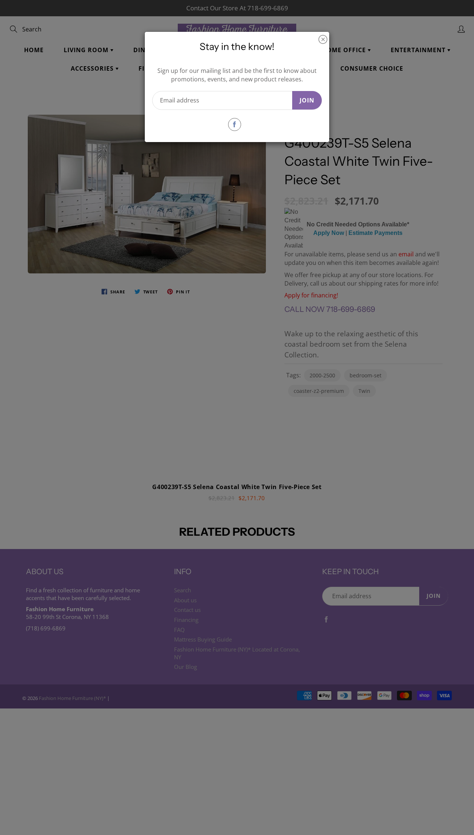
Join (307, 100)
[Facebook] (234, 124)
